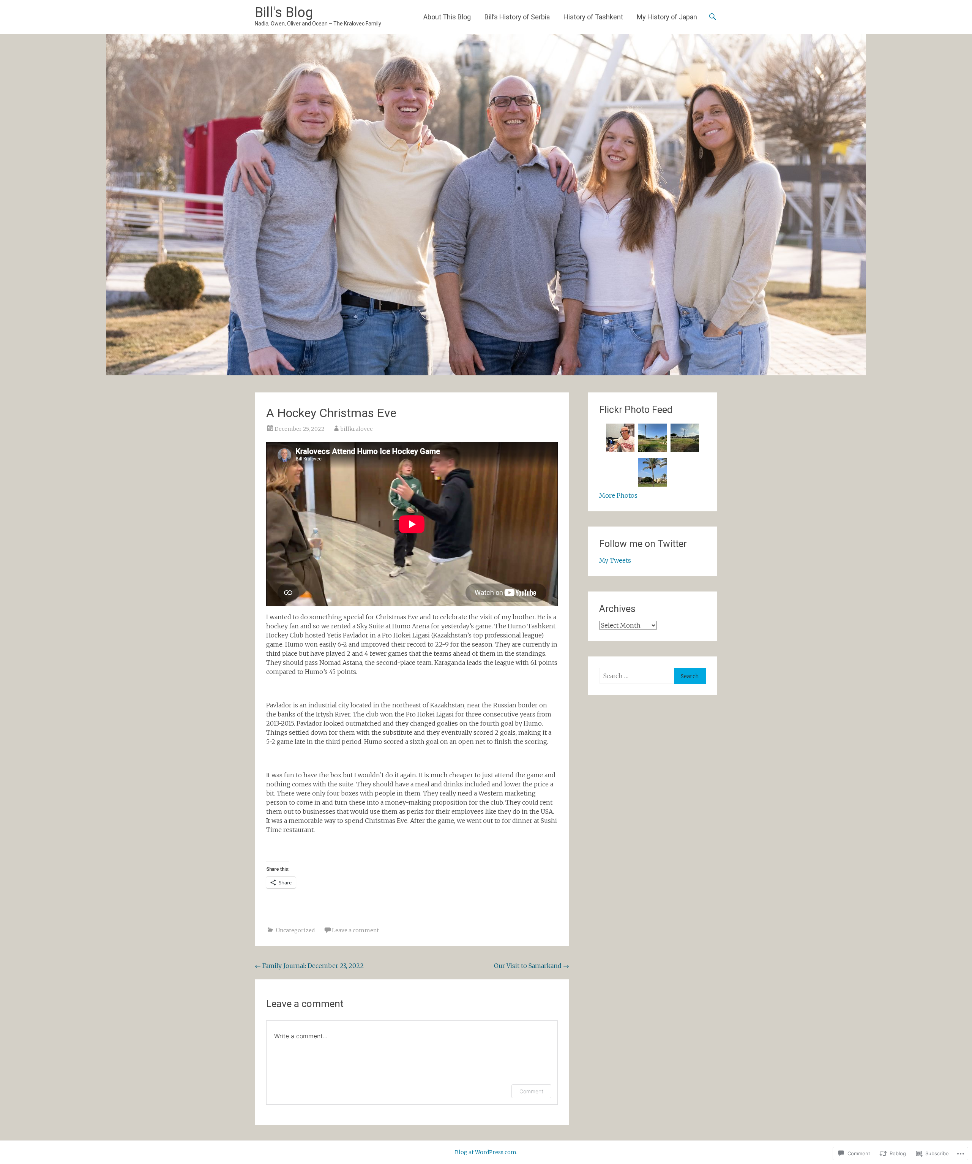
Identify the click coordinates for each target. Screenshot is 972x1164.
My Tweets (615, 560)
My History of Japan (667, 17)
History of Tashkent (593, 17)
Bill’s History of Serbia (517, 17)
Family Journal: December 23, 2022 (309, 965)
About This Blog (447, 17)
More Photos (618, 495)
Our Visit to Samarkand (531, 965)
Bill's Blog (284, 13)
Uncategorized (295, 930)
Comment (531, 1091)
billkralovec (356, 428)
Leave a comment (355, 930)
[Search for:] (636, 676)
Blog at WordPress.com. (486, 1152)
